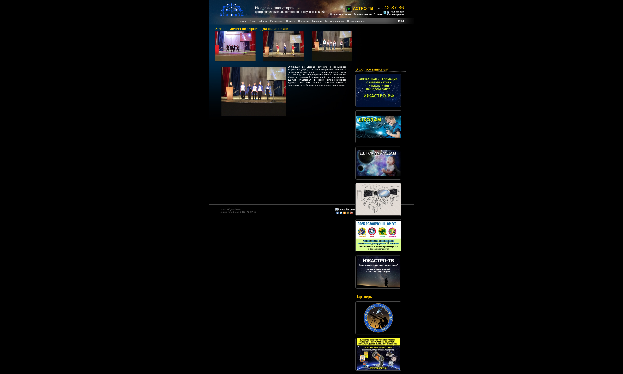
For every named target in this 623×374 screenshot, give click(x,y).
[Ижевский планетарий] (231, 9)
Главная (242, 21)
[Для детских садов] (378, 180)
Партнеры (303, 21)
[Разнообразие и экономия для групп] (378, 253)
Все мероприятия (334, 21)
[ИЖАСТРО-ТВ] (378, 289)
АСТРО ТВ (363, 8)
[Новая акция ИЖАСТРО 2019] (378, 216)
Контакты (317, 21)
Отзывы (378, 14)
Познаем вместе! (356, 21)
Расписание (276, 21)
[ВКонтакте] (337, 213)
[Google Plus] (351, 213)
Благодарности (363, 14)
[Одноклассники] (344, 213)
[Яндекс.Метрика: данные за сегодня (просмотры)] (345, 209)
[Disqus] (283, 157)
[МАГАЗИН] (378, 371)
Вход (401, 20)
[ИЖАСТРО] (378, 108)
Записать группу (394, 14)
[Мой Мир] (348, 213)
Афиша (263, 21)
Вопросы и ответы (341, 14)
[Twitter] (341, 213)
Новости (290, 21)
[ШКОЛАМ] (378, 144)
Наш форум (397, 11)
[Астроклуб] (378, 335)
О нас (253, 21)
